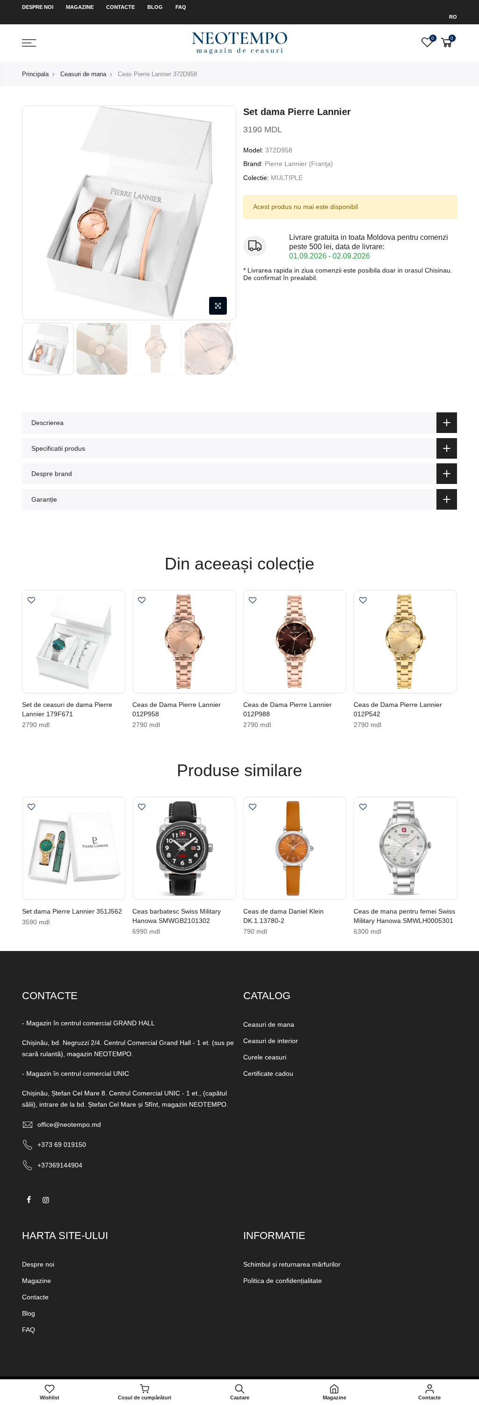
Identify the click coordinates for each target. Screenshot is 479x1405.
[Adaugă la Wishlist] (31, 601)
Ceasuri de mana (83, 74)
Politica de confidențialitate (282, 1280)
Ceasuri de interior (270, 1041)
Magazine (80, 7)
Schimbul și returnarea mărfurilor (292, 1264)
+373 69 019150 (61, 1144)
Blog (155, 7)
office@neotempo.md (69, 1124)
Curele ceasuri (264, 1057)
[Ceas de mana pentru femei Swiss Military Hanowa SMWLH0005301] (405, 848)
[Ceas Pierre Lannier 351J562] (73, 848)
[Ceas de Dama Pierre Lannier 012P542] (405, 641)
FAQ (180, 7)
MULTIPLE (287, 177)
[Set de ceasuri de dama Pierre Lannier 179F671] (73, 641)
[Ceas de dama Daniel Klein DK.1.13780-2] (295, 848)
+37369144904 (59, 1165)
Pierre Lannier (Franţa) (299, 163)
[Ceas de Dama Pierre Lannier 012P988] (295, 641)
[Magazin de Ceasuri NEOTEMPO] (239, 43)
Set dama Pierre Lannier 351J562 (72, 911)
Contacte (120, 7)
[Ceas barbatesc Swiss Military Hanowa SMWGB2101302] (184, 848)
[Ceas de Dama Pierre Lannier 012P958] (184, 641)
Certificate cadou (268, 1073)
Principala (35, 74)
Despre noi (37, 7)
